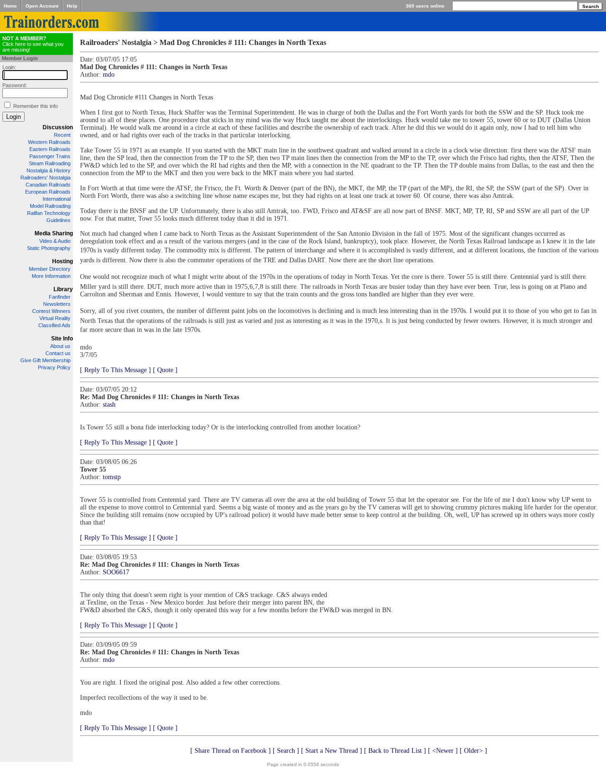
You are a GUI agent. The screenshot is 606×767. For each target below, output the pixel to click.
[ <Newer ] (443, 750)
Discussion (58, 127)
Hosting (62, 261)
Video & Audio (55, 241)
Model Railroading (50, 206)
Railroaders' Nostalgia (45, 177)
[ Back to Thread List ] (395, 750)
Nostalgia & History (49, 170)
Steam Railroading (50, 163)
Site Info (62, 338)
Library (63, 289)
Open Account (42, 6)
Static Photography (49, 248)
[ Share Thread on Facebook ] (230, 750)
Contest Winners (51, 311)
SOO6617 (116, 572)
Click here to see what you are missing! (32, 44)
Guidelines (58, 220)
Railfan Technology (49, 213)
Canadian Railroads (48, 184)
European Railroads (48, 192)
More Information (51, 276)
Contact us (58, 353)
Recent (62, 135)
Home (10, 6)
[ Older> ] (473, 750)
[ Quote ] (165, 370)
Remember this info (35, 106)
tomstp (112, 477)
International (57, 199)
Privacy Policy (54, 367)
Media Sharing (54, 233)
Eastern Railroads (50, 149)
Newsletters (57, 304)
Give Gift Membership (45, 360)
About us (60, 346)
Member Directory (50, 269)
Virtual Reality (55, 318)
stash (109, 404)
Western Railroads (49, 142)
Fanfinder (60, 297)
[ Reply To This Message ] (115, 370)
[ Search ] (286, 750)
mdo (109, 74)
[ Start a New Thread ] (331, 750)
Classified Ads (54, 325)
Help (72, 6)
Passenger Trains (50, 156)
